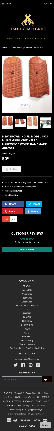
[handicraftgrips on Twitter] (16, 365)
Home (4, 47)
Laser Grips (27, 301)
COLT (27, 332)
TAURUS (27, 313)
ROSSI (27, 328)
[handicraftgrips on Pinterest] (31, 365)
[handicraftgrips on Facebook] (23, 365)
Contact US (27, 289)
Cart (49, 3)
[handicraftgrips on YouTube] (38, 365)
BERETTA (27, 320)
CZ (27, 309)
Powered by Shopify (36, 413)
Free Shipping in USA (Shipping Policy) (27, 348)
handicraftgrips (20, 413)
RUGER (27, 317)
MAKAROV (27, 336)
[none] (7, 122)
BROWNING (27, 324)
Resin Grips (27, 297)
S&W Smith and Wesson (27, 305)
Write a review (27, 249)
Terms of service (27, 344)
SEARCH (27, 286)
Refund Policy (27, 340)
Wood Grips (27, 293)
